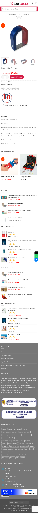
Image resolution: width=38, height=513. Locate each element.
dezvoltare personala (7, 435)
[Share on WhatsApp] (2, 88)
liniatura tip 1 (16, 440)
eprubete (24, 435)
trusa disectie (5, 457)
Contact (3, 352)
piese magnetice (24, 446)
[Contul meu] (32, 3)
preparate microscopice (7, 449)
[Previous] (4, 38)
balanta (19, 429)
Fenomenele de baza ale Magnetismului (25, 177)
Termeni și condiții (6, 355)
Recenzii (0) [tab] (4, 123)
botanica (25, 429)
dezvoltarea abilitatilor (24, 432)
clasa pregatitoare (6, 432)
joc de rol (17, 437)
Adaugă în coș (16, 77)
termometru (18, 454)
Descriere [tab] (4, 116)
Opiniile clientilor (6, 362)
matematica (21, 443)
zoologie (22, 457)
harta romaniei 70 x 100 (7, 437)
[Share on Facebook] (6, 88)
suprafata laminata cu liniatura (9, 452)
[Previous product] (20, 17)
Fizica (19, 14)
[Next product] (17, 17)
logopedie (27, 440)
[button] (2, 3)
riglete (31, 449)
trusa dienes (25, 454)
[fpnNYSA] (6, 97)
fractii (29, 435)
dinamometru (17, 435)
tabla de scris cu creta (23, 452)
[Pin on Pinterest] (14, 88)
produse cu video (19, 449)
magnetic (4, 443)
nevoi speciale (29, 443)
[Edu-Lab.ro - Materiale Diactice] (19, 3)
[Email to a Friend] (12, 88)
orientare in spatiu (14, 446)
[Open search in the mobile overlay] (19, 9)
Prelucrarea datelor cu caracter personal (13, 365)
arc (15, 429)
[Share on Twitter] (8, 88)
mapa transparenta (12, 443)
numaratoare (5, 446)
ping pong (32, 446)
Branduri (4, 368)
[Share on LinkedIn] (18, 88)
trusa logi (12, 457)
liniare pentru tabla (6, 440)
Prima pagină (12, 14)
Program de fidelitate (7, 358)
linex (33, 437)
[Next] (33, 38)
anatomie (10, 429)
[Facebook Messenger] (36, 260)
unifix (17, 457)
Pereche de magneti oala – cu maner (8, 177)
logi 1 (22, 440)
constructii (14, 432)
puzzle (26, 449)
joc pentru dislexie (25, 437)
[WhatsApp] (36, 256)
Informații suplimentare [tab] (9, 119)
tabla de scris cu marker (7, 454)
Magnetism (26, 14)
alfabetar (4, 429)
